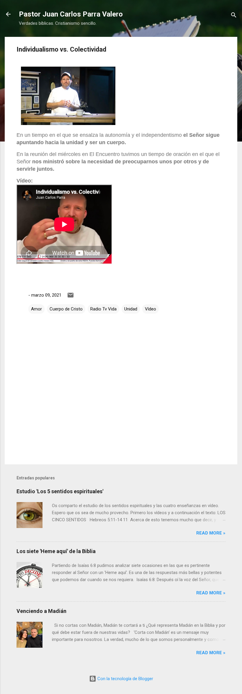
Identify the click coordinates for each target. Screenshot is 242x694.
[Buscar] (233, 16)
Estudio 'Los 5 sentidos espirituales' (60, 491)
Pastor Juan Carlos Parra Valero (71, 14)
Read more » (210, 533)
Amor (36, 309)
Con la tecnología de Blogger (124, 678)
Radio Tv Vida (103, 309)
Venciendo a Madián (41, 611)
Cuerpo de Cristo (66, 309)
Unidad (130, 309)
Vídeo (150, 309)
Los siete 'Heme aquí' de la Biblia (56, 551)
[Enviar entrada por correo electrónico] (70, 297)
